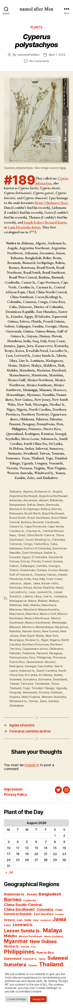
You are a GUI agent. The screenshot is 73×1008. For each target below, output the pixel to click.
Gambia (41, 566)
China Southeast (19, 909)
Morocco (28, 627)
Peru (32, 657)
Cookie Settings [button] (16, 999)
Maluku (35, 605)
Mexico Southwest (37, 622)
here (63, 167)
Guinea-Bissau (58, 570)
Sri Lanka (31, 675)
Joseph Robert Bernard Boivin (45, 222)
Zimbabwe (16, 705)
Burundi (38, 522)
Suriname (44, 679)
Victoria (43, 692)
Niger (44, 640)
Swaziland (60, 679)
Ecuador (15, 557)
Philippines (44, 657)
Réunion (50, 662)
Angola (57, 491)
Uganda (61, 688)
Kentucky (15, 587)
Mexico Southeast (30, 936)
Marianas (15, 609)
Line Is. (47, 596)
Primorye (59, 657)
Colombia (58, 539)
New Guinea (50, 631)
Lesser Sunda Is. (22, 930)
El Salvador (39, 557)
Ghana (13, 570)
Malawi (42, 601)
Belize (31, 505)
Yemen (33, 701)
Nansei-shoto (31, 631)
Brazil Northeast (53, 513)
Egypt (26, 557)
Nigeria (55, 640)
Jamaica (15, 583)
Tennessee (41, 683)
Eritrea (25, 561)
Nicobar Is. (32, 640)
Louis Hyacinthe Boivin (24, 227)
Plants (36, 27)
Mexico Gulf (48, 614)
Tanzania (27, 683)
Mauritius (32, 614)
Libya (37, 596)
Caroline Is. (17, 531)
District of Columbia (37, 548)
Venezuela (30, 692)
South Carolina (46, 670)
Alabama (15, 491)
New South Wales (32, 636)
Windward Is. (18, 701)
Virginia (14, 697)
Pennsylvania (18, 657)
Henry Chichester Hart (51, 202)
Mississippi (59, 622)
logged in (32, 765)
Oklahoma (56, 649)
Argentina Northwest (53, 496)
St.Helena (45, 675)
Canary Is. (16, 526)
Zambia (53, 701)
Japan (27, 583)
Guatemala (27, 570)
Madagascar (17, 601)
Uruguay (15, 692)
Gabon (13, 566)
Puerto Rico (17, 662)
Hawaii (62, 574)
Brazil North (32, 513)
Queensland (34, 662)
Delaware (15, 548)
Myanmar (61, 627)
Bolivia (45, 509)
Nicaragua (16, 640)
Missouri (15, 627)
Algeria (28, 491)
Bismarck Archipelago (24, 509)
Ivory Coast (54, 579)
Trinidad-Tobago (42, 688)
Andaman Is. (42, 491)
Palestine (28, 653)
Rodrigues (16, 666)
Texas (55, 683)
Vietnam (56, 692)
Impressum (13, 789)
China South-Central (23, 904)
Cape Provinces (35, 526)
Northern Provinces (35, 644)
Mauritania (16, 614)
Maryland (29, 609)
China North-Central (40, 535)
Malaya (54, 601)
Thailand (15, 688)
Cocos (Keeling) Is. (37, 539)
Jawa (36, 583)
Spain (42, 958)
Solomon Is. (27, 670)
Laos (32, 592)
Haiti (20, 920)
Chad (21, 535)
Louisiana (60, 596)
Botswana (16, 513)
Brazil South (17, 518)
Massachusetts (48, 609)
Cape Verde (55, 526)
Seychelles (45, 666)
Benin (41, 505)
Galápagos (27, 566)
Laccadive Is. (18, 592)
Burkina (26, 522)
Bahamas (56, 500)
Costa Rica (41, 544)
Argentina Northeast (23, 496)
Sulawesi (15, 679)
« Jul (9, 872)
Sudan (58, 675)
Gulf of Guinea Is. (21, 574)
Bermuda (52, 505)
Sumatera (30, 679)
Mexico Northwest (37, 618)
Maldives (15, 605)
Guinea (41, 570)
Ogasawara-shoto (35, 649)
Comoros (15, 544)
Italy (42, 579)
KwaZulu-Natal (53, 587)
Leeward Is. (44, 592)
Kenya (27, 587)
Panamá (42, 653)
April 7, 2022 (57, 54)
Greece (9, 920)
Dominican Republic (18, 914)
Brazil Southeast (38, 518)
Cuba (53, 544)
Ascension (30, 500)
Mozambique (45, 627)
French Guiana (52, 561)
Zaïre (43, 701)
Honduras (16, 579)
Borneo (56, 509)
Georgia (54, 566)
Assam (43, 500)
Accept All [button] (38, 999)
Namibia (15, 631)
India (27, 579)
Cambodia (52, 522)
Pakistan (15, 653)
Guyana (39, 574)
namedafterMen (28, 54)
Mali (26, 605)
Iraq (35, 579)
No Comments (39, 61)
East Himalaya (32, 552)
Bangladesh (17, 505)
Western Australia (53, 697)
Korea (37, 587)
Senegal (30, 666)
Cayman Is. (33, 531)
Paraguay (55, 653)
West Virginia (30, 697)
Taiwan (14, 683)
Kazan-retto (49, 583)
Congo (28, 544)
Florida (36, 561)
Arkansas (15, 500)
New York (52, 636)
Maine (32, 601)
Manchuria (49, 605)
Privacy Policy (15, 794)
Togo (26, 688)
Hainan (51, 574)
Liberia (28, 596)
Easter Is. (50, 552)
